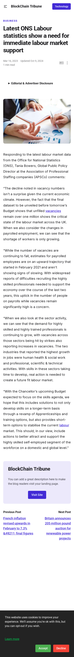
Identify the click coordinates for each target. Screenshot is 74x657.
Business (10, 20)
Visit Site (37, 495)
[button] (5, 7)
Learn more (12, 639)
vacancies (53, 211)
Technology (61, 6)
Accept (43, 648)
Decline (61, 648)
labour (64, 425)
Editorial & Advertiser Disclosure (32, 83)
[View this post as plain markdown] (61, 63)
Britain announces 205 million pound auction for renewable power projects (58, 528)
